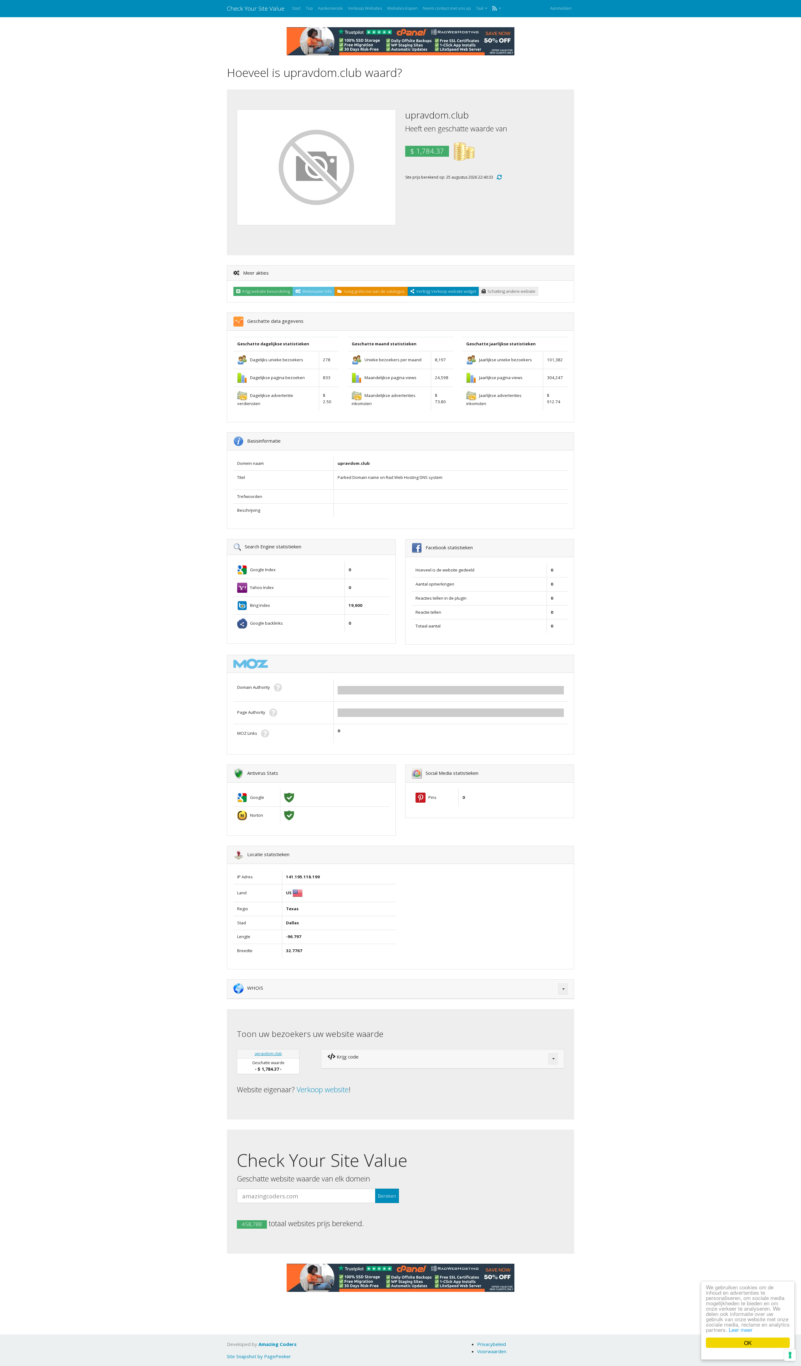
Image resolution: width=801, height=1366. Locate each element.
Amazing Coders (277, 1344)
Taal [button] (480, 8)
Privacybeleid (491, 1344)
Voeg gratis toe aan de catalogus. (373, 291)
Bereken (387, 1196)
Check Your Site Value (255, 8)
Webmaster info (316, 291)
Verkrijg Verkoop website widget (445, 291)
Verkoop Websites (365, 8)
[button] (496, 8)
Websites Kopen (402, 8)
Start (296, 8)
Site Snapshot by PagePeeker (259, 1356)
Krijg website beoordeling (265, 291)
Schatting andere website (510, 291)
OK (748, 1343)
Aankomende (330, 8)
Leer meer (741, 1329)
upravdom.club (268, 1053)
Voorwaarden (491, 1351)
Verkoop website (323, 1089)
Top (309, 8)
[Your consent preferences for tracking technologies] (790, 1355)
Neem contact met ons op (447, 8)
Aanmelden (561, 8)
